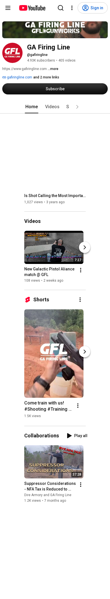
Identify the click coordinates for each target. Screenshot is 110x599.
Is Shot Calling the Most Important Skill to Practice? (55, 195)
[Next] (84, 247)
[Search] (60, 7)
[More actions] (80, 270)
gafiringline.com (19, 77)
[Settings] (72, 7)
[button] (77, 107)
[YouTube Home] (32, 8)
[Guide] (8, 7)
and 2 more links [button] (46, 77)
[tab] (31, 107)
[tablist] (55, 107)
